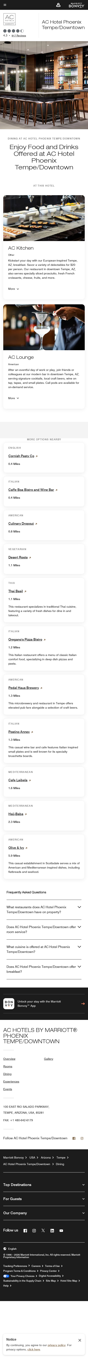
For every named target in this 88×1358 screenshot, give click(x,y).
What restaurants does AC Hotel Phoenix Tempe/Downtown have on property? (36, 909)
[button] (58, 5)
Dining (7, 1074)
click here (33, 1349)
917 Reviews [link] (19, 35)
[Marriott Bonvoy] (74, 5)
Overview (9, 1058)
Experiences (11, 1081)
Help (6, 1285)
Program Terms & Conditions (19, 1271)
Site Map (51, 1280)
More (11, 288)
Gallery (48, 1058)
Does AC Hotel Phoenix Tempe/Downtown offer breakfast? (41, 969)
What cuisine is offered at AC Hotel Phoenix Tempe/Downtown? (38, 949)
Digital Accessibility (50, 1275)
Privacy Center (48, 1271)
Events (7, 1089)
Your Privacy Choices (21, 1276)
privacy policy (56, 1345)
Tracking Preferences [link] (15, 1266)
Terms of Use (52, 1266)
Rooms (7, 1066)
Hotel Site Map (68, 1280)
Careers (36, 1266)
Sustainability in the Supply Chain (22, 1280)
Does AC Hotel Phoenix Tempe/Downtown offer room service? (41, 929)
